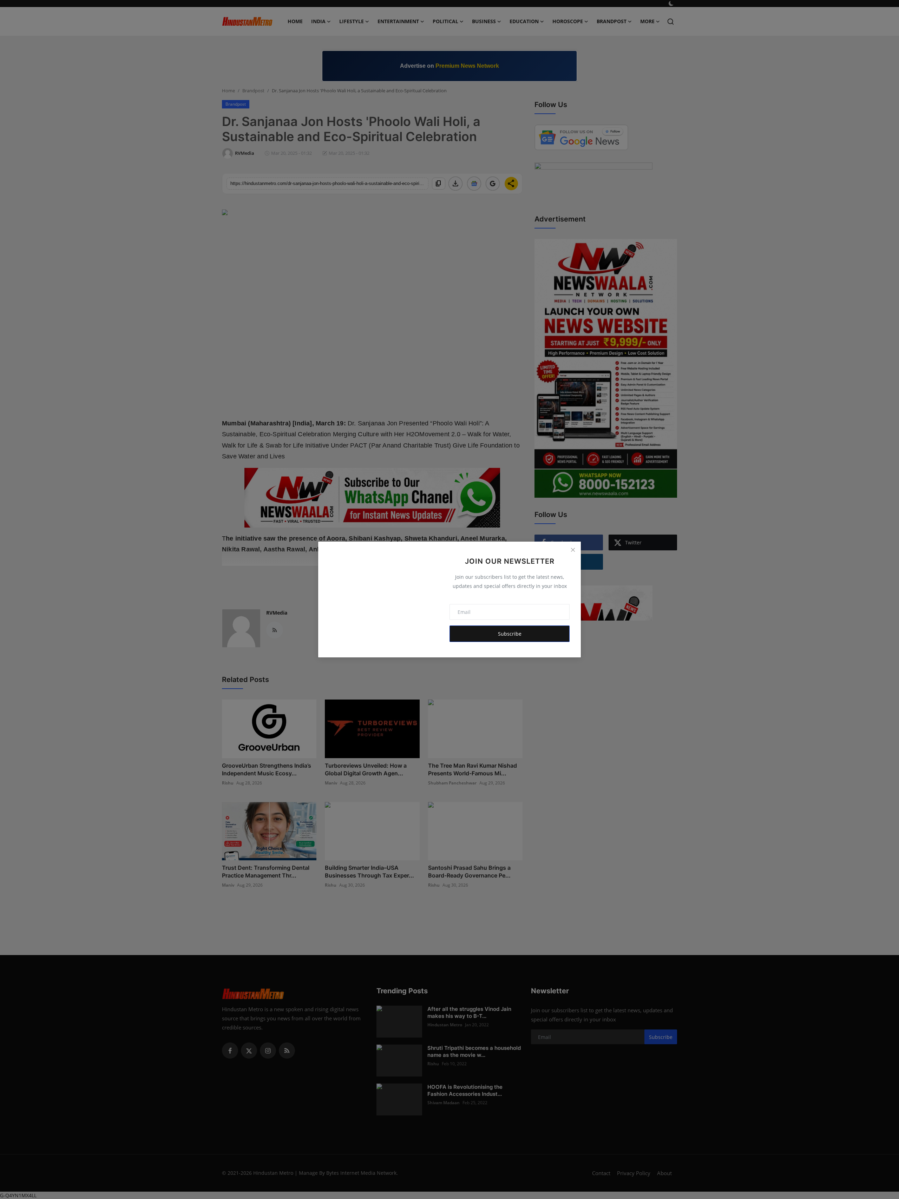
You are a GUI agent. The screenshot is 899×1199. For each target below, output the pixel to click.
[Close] (573, 549)
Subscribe (509, 633)
